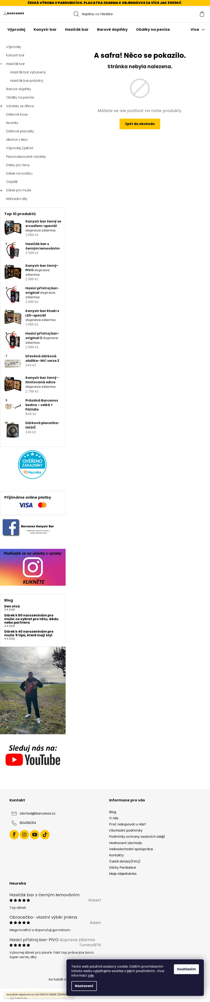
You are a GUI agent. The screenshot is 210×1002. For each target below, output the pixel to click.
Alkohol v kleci (17, 139)
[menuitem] (16, 29)
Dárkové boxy (17, 114)
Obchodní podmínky (126, 830)
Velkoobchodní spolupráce (131, 849)
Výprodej (13, 46)
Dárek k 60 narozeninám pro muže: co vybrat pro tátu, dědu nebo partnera (31, 619)
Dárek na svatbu (19, 173)
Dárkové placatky (20, 131)
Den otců (12, 606)
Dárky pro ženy (18, 165)
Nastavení (84, 986)
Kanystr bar (15, 55)
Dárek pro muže (18, 190)
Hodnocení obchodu (125, 843)
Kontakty (116, 855)
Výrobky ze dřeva (20, 106)
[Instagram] (24, 834)
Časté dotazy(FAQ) (124, 861)
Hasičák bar (15, 63)
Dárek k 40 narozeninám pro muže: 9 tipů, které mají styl (29, 633)
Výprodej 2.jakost (19, 148)
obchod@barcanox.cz (37, 813)
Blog (112, 812)
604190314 (28, 822)
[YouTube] (34, 834)
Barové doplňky (18, 89)
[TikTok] (45, 834)
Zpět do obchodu (140, 123)
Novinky (12, 122)
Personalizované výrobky (26, 156)
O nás (113, 818)
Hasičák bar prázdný (26, 80)
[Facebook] (14, 834)
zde (91, 975)
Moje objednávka (122, 873)
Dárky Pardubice (122, 867)
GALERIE (12, 181)
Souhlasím (186, 969)
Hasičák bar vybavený (28, 72)
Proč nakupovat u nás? (127, 824)
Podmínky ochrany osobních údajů (137, 836)
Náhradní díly (16, 198)
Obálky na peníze (20, 97)
